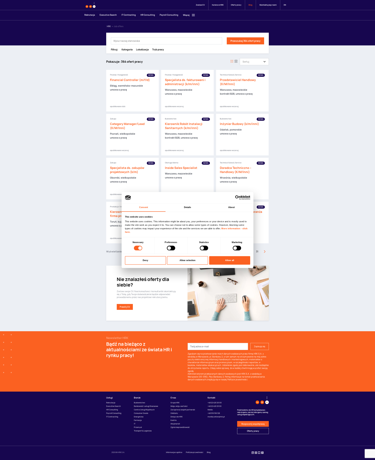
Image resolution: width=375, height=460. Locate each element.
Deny (145, 260)
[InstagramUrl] (256, 453)
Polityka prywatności (194, 452)
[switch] (171, 248)
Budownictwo (139, 402)
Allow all (229, 260)
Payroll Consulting (169, 14)
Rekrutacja (89, 14)
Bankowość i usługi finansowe (146, 406)
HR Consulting (147, 14)
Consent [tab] (143, 207)
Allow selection (188, 260)
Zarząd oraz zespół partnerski (183, 409)
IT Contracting (128, 14)
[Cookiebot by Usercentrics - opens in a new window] (237, 197)
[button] (127, 49)
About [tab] (231, 207)
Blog (250, 5)
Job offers (118, 26)
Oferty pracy (236, 5)
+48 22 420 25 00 (214, 406)
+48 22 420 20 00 (215, 402)
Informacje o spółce (174, 452)
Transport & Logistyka (143, 431)
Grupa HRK (175, 402)
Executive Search (108, 14)
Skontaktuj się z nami (268, 5)
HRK (109, 26)
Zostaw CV (200, 5)
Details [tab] (187, 207)
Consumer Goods (141, 413)
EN (285, 5)
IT (134, 423)
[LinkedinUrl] (253, 453)
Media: (210, 409)
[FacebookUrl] (262, 453)
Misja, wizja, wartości (179, 406)
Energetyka (138, 416)
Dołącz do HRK (177, 416)
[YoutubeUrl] (259, 453)
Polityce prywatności (237, 379)
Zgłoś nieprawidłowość (180, 427)
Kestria (174, 420)
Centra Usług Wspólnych (144, 409)
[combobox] (242, 61)
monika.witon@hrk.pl (216, 416)
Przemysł (138, 427)
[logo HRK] (91, 4)
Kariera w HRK (218, 5)
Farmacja (138, 420)
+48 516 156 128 (214, 413)
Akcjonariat (175, 423)
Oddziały (174, 413)
